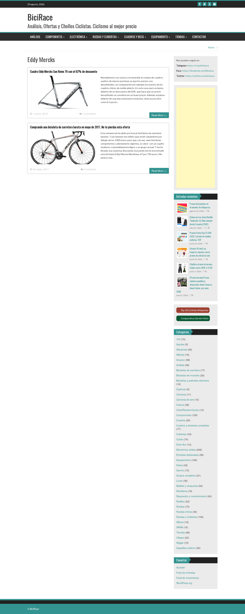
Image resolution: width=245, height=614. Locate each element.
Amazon (180, 359)
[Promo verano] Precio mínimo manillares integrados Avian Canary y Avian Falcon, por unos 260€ (194, 284)
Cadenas (181, 389)
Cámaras (181, 394)
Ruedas (180, 506)
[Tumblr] (210, 4)
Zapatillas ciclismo (186, 548)
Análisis (35, 37)
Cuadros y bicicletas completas (192, 425)
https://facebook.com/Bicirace (198, 70)
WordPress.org (184, 583)
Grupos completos (186, 475)
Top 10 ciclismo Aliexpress (194, 310)
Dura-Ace (181, 444)
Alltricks (180, 354)
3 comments (89, 113)
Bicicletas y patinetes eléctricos (192, 380)
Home (211, 47)
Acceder (180, 567)
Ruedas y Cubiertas (105, 37)
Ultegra (180, 537)
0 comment (90, 169)
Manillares (181, 491)
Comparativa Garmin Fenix (194, 318)
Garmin (180, 470)
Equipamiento (159, 37)
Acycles (180, 344)
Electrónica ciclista (186, 449)
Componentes (54, 37)
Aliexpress (181, 349)
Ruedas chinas (184, 511)
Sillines (180, 522)
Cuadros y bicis (134, 37)
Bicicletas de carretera (188, 370)
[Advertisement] (195, 138)
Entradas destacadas (187, 454)
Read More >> (159, 115)
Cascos (180, 404)
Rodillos (180, 501)
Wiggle (180, 542)
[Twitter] (204, 4)
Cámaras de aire (185, 399)
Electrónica (77, 37)
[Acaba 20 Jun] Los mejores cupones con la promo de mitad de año (200, 252)
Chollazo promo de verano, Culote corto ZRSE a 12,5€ (201, 265)
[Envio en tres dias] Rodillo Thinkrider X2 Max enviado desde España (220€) (201, 220)
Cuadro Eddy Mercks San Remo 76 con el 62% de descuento (63, 71)
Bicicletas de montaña (188, 375)
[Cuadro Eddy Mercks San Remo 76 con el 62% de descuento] (63, 93)
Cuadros (180, 420)
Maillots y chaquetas (187, 485)
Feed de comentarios (187, 577)
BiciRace (40, 17)
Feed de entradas (185, 572)
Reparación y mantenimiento (191, 496)
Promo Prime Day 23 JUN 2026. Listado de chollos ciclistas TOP (200, 236)
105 (178, 339)
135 (205, 227)
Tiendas (180, 37)
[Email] (214, 4)
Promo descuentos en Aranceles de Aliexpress (200, 205)
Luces (179, 480)
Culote (179, 439)
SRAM (179, 527)
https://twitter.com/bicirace (200, 75)
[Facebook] (200, 4)
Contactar (199, 37)
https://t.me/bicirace (198, 65)
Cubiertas (181, 434)
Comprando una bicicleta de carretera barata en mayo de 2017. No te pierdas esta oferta (80, 127)
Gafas (179, 465)
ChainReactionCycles (187, 410)
